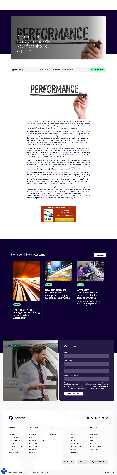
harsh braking (61, 162)
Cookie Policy (44, 472)
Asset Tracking (34, 437)
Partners (73, 437)
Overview (12, 434)
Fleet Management (98, 70)
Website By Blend (109, 472)
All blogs (100, 255)
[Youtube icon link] (103, 418)
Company (73, 434)
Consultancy (74, 452)
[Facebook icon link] (88, 418)
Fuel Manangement (15, 446)
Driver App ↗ (94, 443)
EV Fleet (11, 449)
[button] (4, 471)
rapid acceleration (49, 162)
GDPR (26, 472)
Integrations (33, 446)
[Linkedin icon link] (96, 418)
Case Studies (94, 434)
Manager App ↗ (95, 446)
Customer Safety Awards (78, 446)
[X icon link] (92, 418)
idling (73, 167)
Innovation (73, 449)
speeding (38, 162)
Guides (92, 440)
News (92, 437)
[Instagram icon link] (99, 418)
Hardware (32, 449)
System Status (95, 449)
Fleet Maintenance (15, 440)
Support (82, 462)
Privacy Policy (34, 472)
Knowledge (68, 462)
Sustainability (75, 443)
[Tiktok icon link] (107, 418)
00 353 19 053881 (100, 462)
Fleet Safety (13, 443)
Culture (72, 440)
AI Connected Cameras (37, 440)
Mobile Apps (13, 452)
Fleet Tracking (14, 437)
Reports (32, 452)
